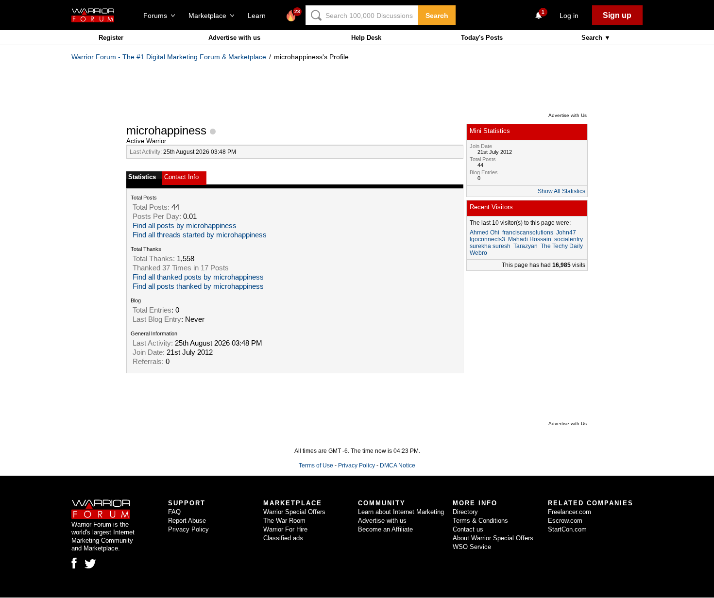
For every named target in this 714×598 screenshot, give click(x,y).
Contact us (468, 529)
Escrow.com (565, 520)
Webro (478, 252)
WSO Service (472, 546)
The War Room (284, 520)
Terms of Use (316, 465)
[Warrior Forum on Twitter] (90, 564)
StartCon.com (567, 529)
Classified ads (283, 538)
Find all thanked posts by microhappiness (198, 277)
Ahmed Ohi (484, 232)
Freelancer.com (569, 511)
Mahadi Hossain (529, 239)
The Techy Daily (562, 246)
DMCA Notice (397, 465)
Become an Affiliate (385, 529)
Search (436, 15)
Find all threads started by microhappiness (200, 235)
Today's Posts (482, 37)
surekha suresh (490, 246)
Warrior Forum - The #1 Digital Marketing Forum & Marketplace (168, 57)
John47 (566, 232)
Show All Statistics (561, 191)
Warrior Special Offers (294, 511)
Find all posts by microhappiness (185, 226)
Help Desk (366, 37)
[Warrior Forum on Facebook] (74, 563)
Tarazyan (525, 246)
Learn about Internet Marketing (401, 511)
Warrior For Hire (285, 529)
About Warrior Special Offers (493, 538)
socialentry (568, 239)
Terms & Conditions (480, 520)
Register (111, 37)
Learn (260, 15)
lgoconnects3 (487, 239)
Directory (465, 511)
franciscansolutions (527, 232)
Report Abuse (187, 520)
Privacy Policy (356, 465)
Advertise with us (234, 37)
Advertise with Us (567, 115)
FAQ (174, 511)
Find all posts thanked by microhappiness (198, 286)
